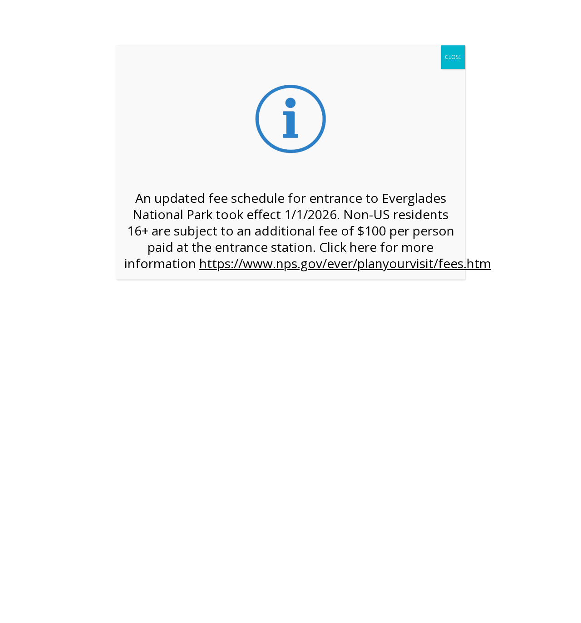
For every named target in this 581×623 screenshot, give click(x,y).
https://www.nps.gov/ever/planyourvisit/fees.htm (345, 263)
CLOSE (453, 57)
